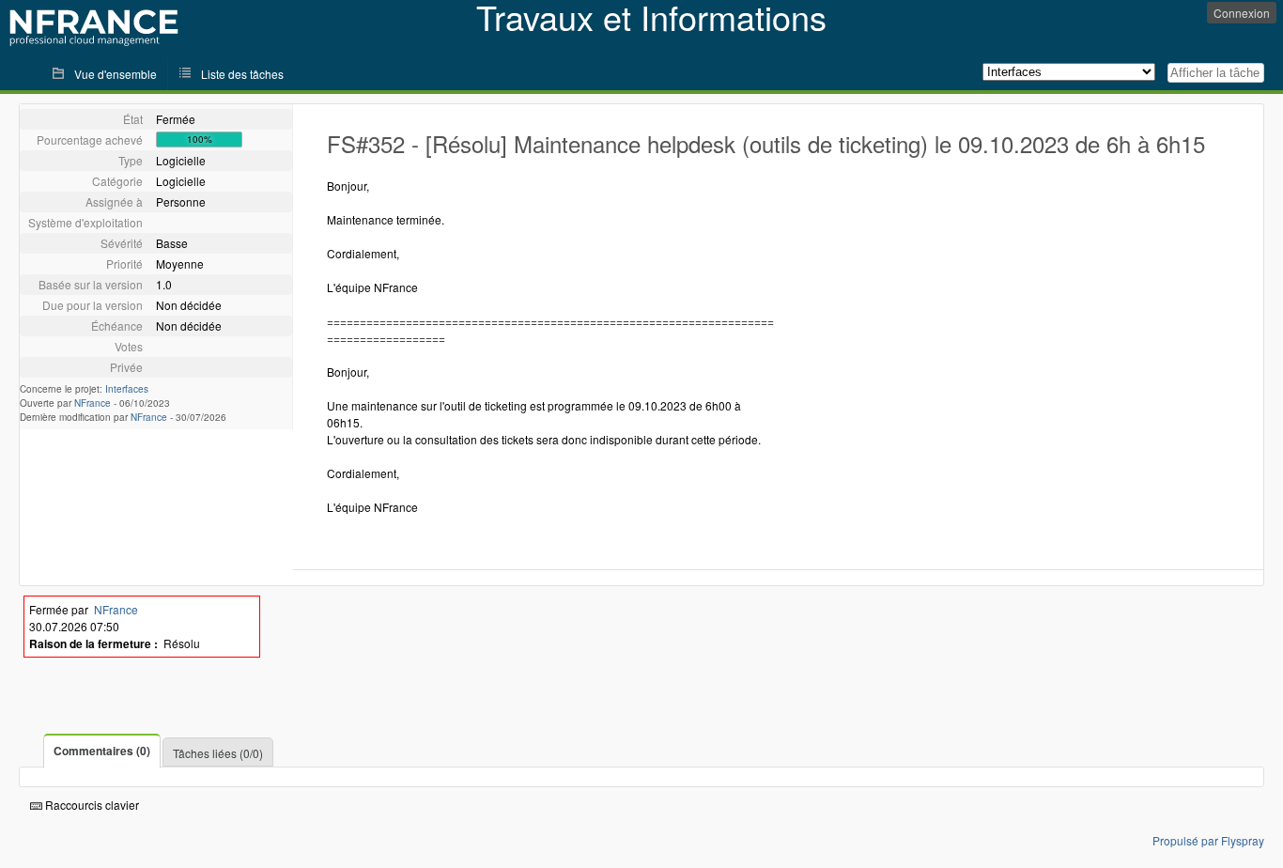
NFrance (92, 403)
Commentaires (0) (102, 750)
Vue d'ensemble (115, 74)
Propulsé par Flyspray (1208, 840)
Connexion (1241, 13)
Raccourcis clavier (90, 805)
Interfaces (126, 388)
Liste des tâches (242, 74)
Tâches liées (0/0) (218, 753)
